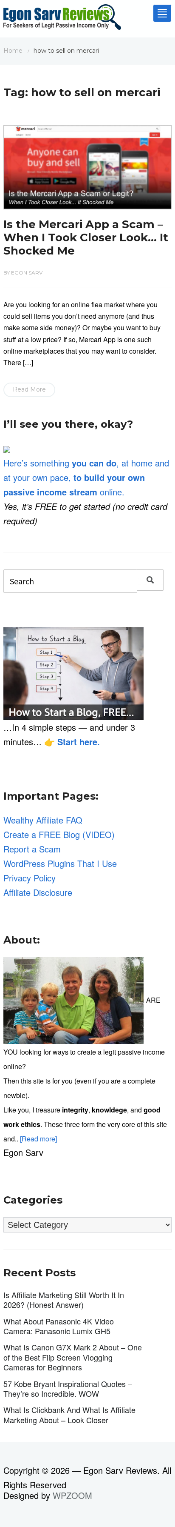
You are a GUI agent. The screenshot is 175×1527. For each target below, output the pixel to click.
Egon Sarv (26, 272)
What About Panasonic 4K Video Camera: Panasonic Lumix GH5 (58, 1325)
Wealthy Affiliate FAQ (42, 820)
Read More (29, 389)
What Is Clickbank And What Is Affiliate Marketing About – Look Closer (69, 1414)
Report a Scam (32, 849)
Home (13, 50)
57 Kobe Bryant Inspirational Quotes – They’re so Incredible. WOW (67, 1388)
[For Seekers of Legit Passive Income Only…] (62, 19)
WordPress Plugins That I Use (60, 863)
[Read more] (38, 1139)
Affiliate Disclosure (37, 892)
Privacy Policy (29, 878)
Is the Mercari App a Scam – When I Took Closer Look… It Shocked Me (85, 237)
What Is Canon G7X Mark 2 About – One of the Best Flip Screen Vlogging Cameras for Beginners (72, 1357)
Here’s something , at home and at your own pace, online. (86, 477)
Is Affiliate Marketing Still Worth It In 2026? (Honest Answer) (63, 1299)
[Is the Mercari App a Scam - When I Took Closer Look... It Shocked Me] (87, 166)
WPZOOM (72, 1495)
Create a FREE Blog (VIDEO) (59, 834)
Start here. (78, 741)
